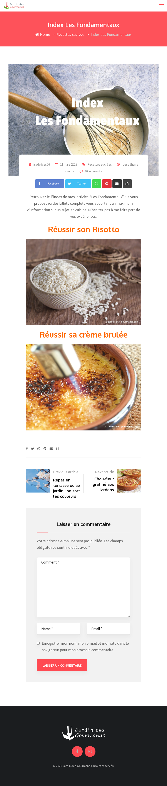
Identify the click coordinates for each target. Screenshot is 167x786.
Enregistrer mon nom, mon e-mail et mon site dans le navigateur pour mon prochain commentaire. (85, 646)
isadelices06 (41, 164)
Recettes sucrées (70, 34)
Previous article (65, 471)
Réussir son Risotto (83, 229)
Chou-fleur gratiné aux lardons (103, 484)
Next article (104, 471)
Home (44, 34)
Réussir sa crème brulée (84, 334)
